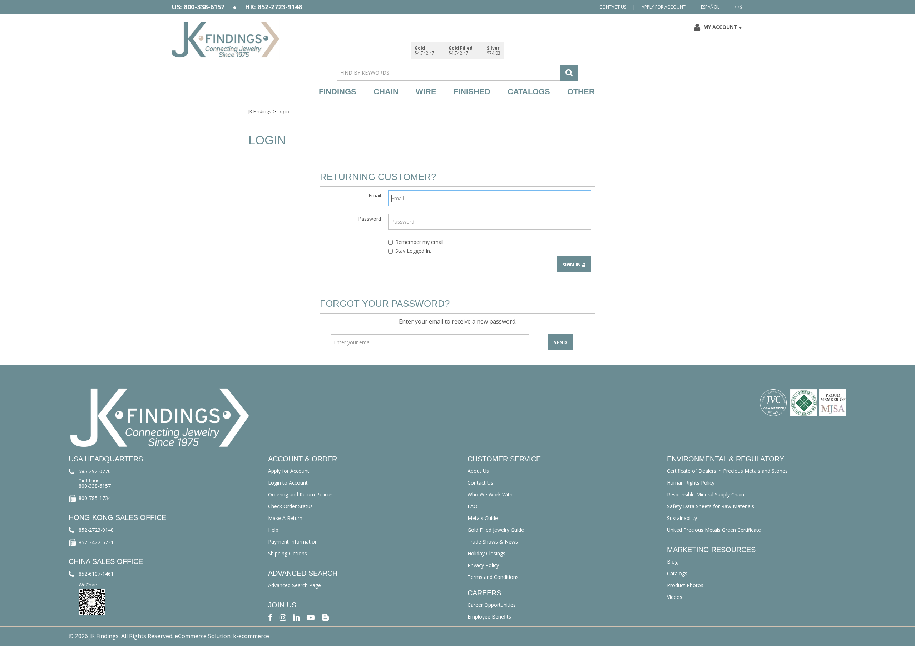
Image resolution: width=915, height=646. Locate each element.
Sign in (572, 264)
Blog (672, 561)
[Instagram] (283, 617)
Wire (426, 91)
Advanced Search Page (294, 585)
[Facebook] (270, 617)
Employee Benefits (489, 616)
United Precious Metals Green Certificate (714, 529)
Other (581, 91)
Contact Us (612, 7)
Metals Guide (483, 518)
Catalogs (529, 91)
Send (560, 342)
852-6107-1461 (96, 573)
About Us (478, 470)
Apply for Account (664, 7)
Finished (472, 91)
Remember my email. (420, 242)
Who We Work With (490, 494)
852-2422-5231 (96, 542)
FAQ (473, 506)
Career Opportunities (492, 604)
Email (375, 195)
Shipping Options (287, 553)
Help (273, 529)
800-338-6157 (95, 485)
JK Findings (259, 111)
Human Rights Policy (690, 482)
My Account (720, 27)
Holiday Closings (486, 553)
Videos (674, 597)
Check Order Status (290, 506)
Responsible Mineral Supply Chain (705, 494)
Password (369, 218)
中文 (739, 7)
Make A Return (285, 518)
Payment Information (293, 541)
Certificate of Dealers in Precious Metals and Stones (727, 470)
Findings (337, 91)
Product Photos (685, 585)
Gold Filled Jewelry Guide (496, 529)
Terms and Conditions (493, 577)
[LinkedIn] (296, 617)
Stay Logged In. (413, 250)
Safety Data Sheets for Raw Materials (710, 506)
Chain (386, 91)
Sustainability (682, 518)
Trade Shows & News (493, 541)
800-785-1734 (95, 498)
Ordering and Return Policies (301, 494)
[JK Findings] (226, 40)
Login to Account (288, 482)
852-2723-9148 (96, 529)
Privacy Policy (483, 565)
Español (710, 7)
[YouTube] (311, 617)
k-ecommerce (251, 636)
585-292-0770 (95, 471)
